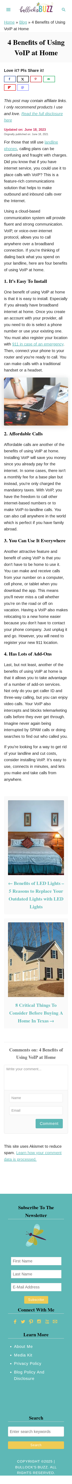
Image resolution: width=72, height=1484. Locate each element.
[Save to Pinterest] (36, 79)
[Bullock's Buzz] (36, 9)
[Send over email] (49, 79)
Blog (23, 22)
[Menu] (8, 9)
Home (9, 22)
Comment (49, 1123)
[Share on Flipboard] (10, 87)
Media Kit (23, 1355)
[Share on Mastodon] (23, 87)
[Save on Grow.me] (59, 79)
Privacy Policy (27, 1363)
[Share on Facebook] (10, 79)
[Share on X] (23, 79)
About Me (23, 1346)
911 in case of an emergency (37, 344)
